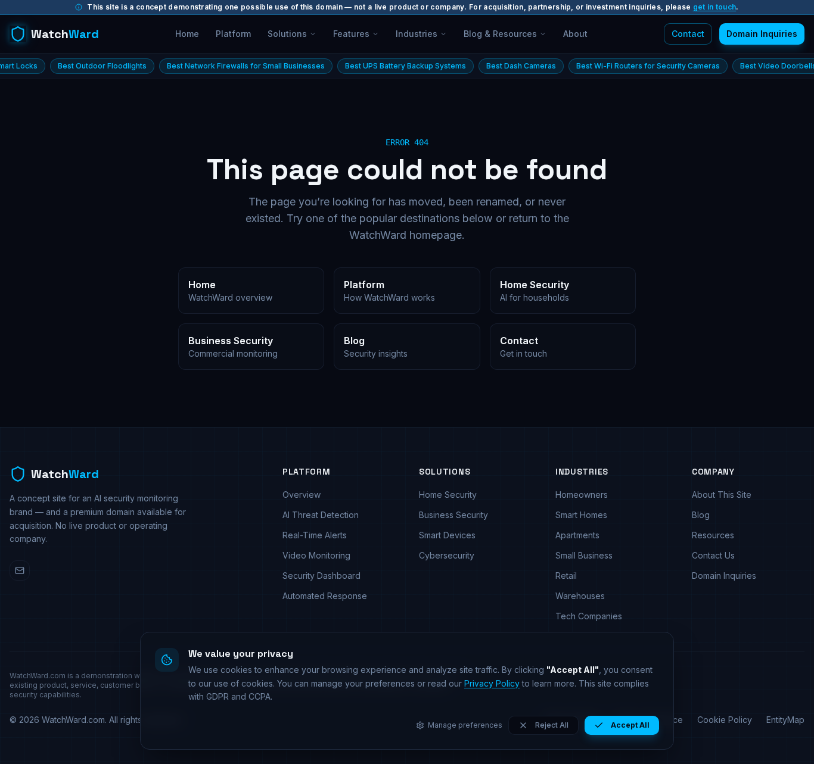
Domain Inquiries (761, 34)
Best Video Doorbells (754, 65)
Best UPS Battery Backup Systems (381, 65)
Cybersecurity (446, 555)
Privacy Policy (492, 683)
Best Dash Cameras (497, 65)
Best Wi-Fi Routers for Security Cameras (624, 65)
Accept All (630, 725)
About (575, 34)
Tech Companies (588, 616)
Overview (301, 494)
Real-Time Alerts (314, 535)
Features (351, 34)
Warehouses (580, 596)
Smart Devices (447, 535)
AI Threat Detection (320, 515)
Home (187, 34)
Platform (233, 34)
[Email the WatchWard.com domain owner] (20, 570)
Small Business (584, 555)
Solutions (287, 34)
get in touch (715, 6)
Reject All (551, 725)
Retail (566, 575)
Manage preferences (465, 725)
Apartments (577, 535)
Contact (688, 34)
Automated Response (324, 596)
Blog (701, 515)
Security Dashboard (321, 575)
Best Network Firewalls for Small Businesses (222, 65)
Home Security (448, 494)
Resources (713, 535)
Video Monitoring (316, 555)
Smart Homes (581, 515)
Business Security (453, 515)
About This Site (721, 494)
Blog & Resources (500, 34)
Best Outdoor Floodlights (78, 65)
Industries (416, 34)
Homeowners (581, 494)
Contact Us (713, 555)
